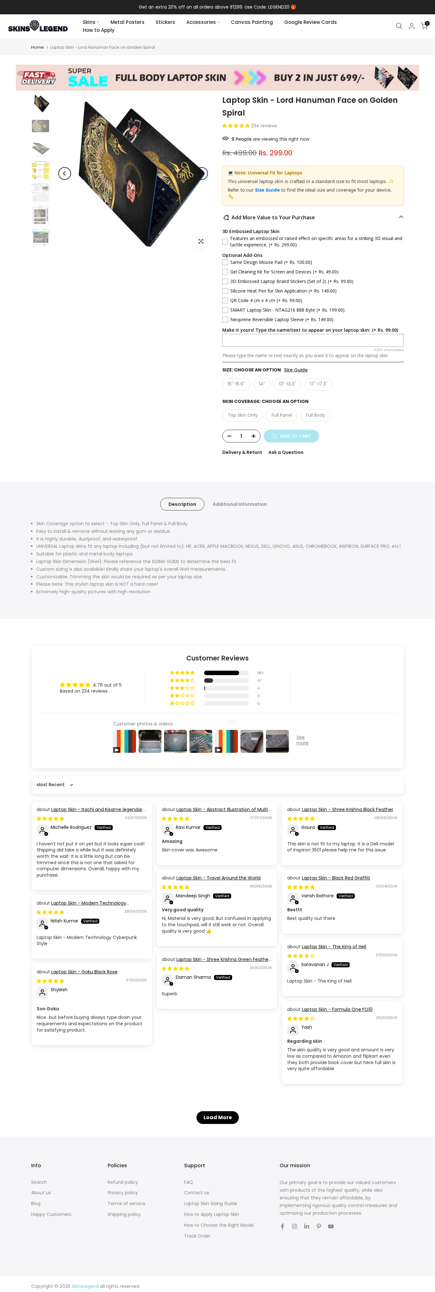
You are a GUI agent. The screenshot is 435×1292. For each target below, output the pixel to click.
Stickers (165, 22)
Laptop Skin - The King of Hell (334, 946)
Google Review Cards (310, 22)
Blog (35, 1204)
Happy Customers (51, 1214)
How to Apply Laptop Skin (211, 1214)
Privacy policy (123, 1193)
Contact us (196, 1193)
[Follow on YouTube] (331, 1226)
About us (41, 1193)
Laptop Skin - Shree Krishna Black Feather (347, 809)
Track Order (197, 1236)
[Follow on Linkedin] (307, 1226)
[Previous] (64, 173)
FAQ (188, 1182)
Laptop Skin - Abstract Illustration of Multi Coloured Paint (215, 812)
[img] (50, 818)
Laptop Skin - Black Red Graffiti (336, 878)
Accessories (201, 22)
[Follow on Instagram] (294, 1226)
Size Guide (268, 190)
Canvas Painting (252, 22)
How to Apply (99, 30)
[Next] (201, 173)
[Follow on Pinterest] (319, 1226)
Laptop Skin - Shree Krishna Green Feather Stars (216, 962)
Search (39, 1182)
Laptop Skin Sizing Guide (210, 1204)
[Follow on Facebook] (282, 1226)
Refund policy (123, 1182)
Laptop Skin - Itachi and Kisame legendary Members (91, 812)
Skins (89, 22)
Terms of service (126, 1204)
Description (182, 504)
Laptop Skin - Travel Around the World (218, 878)
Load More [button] (217, 1117)
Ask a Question (285, 452)
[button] (236, 126)
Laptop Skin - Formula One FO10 (337, 1009)
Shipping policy (124, 1214)
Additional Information (240, 504)
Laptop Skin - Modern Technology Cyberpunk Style (81, 906)
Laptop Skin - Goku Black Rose (84, 972)
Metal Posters (128, 22)
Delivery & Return (242, 452)
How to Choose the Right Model (219, 1225)
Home (37, 47)
